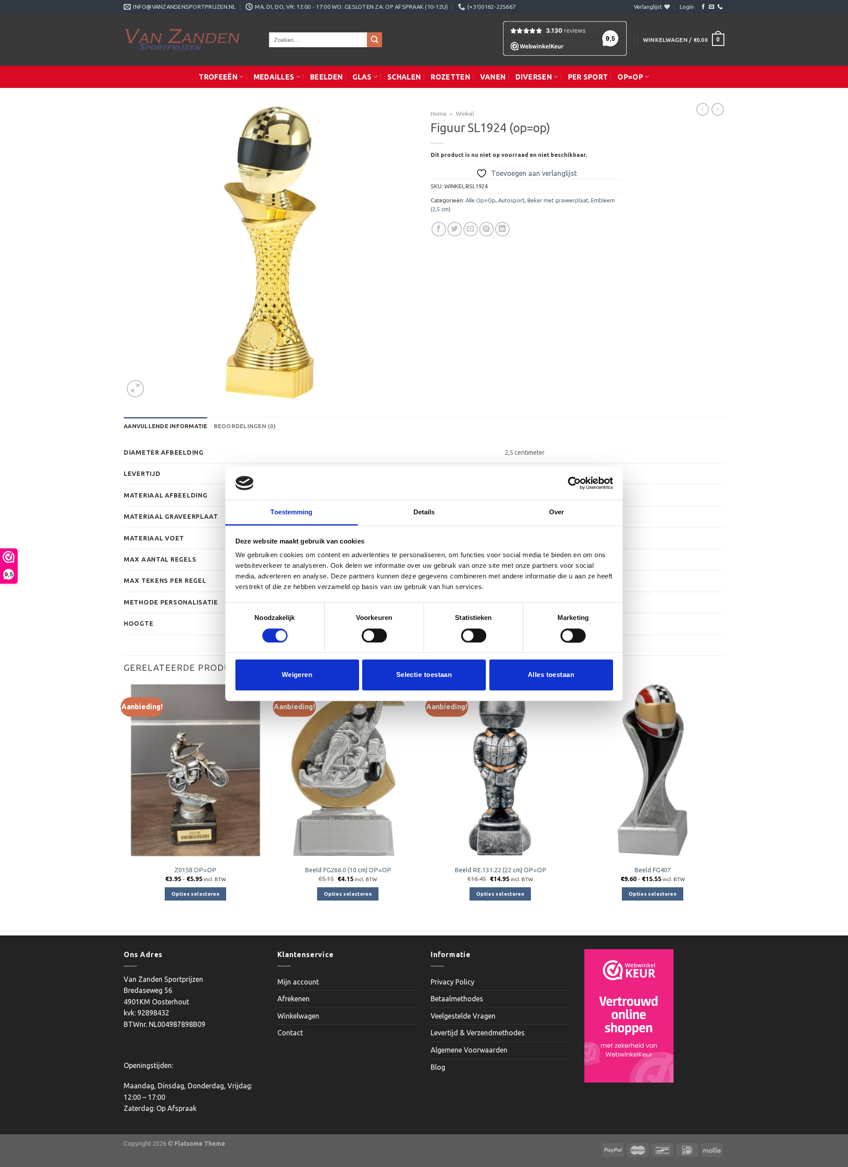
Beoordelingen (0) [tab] (245, 426)
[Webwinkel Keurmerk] (629, 1016)
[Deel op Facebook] (439, 229)
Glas (361, 77)
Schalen (404, 77)
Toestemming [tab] (291, 512)
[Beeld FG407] (652, 770)
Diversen (533, 77)
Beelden (326, 77)
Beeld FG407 (652, 870)
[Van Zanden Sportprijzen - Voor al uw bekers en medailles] (190, 40)
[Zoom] (135, 388)
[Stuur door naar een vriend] (470, 229)
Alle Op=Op (481, 200)
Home (439, 113)
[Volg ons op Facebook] (703, 7)
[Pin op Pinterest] (486, 229)
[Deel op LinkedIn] (502, 229)
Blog (438, 1067)
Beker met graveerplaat (557, 200)
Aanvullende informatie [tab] (166, 426)
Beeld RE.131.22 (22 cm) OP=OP (500, 870)
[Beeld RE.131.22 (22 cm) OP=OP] (500, 770)
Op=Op (630, 77)
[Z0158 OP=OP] (195, 770)
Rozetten (450, 77)
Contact (290, 1033)
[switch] (374, 635)
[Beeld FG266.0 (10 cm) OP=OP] (348, 770)
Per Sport (588, 77)
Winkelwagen (298, 1016)
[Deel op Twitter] (454, 229)
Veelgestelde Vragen (463, 1016)
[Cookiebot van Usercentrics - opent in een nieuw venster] (574, 483)
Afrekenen (293, 999)
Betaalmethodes (457, 999)
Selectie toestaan (424, 675)
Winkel (465, 113)
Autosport (511, 200)
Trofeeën (218, 77)
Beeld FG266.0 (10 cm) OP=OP (348, 870)
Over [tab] (556, 512)
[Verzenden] (374, 39)
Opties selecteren (195, 894)
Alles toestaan (551, 675)
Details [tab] (424, 512)
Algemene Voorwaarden (469, 1050)
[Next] (724, 809)
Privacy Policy (452, 982)
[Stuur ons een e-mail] (711, 7)
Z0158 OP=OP (195, 870)
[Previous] (124, 809)
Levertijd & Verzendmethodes (478, 1033)
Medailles (274, 77)
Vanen (493, 77)
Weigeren (297, 675)
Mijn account (298, 982)
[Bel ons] (720, 7)
